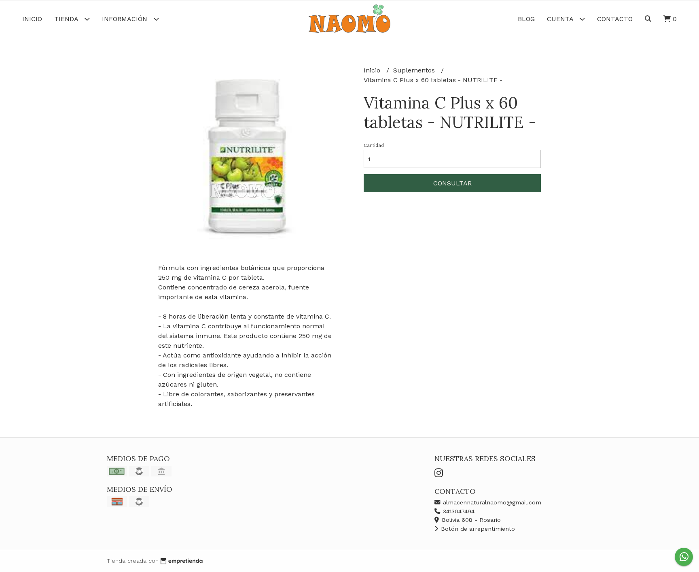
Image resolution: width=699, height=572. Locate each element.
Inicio (32, 19)
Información (125, 19)
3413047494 (457, 511)
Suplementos (415, 70)
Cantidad (374, 145)
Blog (526, 19)
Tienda (67, 19)
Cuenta (561, 19)
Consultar (452, 183)
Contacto (615, 19)
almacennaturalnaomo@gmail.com (491, 502)
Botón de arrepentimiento (477, 528)
